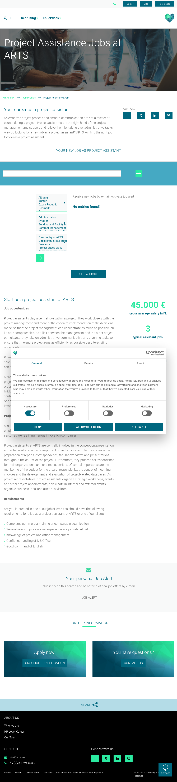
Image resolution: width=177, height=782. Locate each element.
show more (88, 274)
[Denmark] (50, 208)
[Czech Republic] (50, 204)
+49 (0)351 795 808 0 (21, 762)
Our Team (10, 737)
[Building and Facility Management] (50, 224)
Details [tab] (88, 362)
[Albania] (50, 197)
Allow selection (88, 427)
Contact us (133, 663)
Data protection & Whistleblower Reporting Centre (80, 772)
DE (12, 18)
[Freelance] (50, 244)
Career (130, 4)
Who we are (11, 725)
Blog (146, 4)
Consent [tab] (36, 362)
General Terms (32, 772)
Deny (38, 427)
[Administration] (50, 217)
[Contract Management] (50, 228)
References (164, 4)
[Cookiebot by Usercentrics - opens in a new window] (148, 353)
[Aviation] (50, 221)
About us (11, 717)
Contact (165, 773)
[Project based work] (50, 248)
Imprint (18, 772)
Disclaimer (48, 772)
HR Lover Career (14, 731)
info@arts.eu (17, 757)
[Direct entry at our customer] (50, 241)
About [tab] (140, 362)
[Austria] (50, 201)
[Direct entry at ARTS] (50, 237)
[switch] (69, 413)
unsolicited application (45, 663)
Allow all (139, 427)
